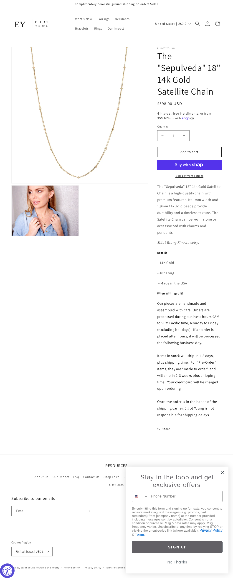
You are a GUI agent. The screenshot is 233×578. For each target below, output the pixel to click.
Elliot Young (28, 567)
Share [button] (166, 429)
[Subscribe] (88, 511)
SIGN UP (177, 547)
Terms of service (115, 567)
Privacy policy (92, 567)
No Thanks (177, 562)
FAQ (76, 477)
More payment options (189, 175)
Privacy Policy (211, 530)
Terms (140, 534)
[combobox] (140, 496)
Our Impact (61, 477)
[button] (197, 24)
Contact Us (91, 477)
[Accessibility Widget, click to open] (7, 570)
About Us (41, 477)
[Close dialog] (223, 472)
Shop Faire (111, 477)
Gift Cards (116, 485)
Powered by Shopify (47, 567)
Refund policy (72, 567)
